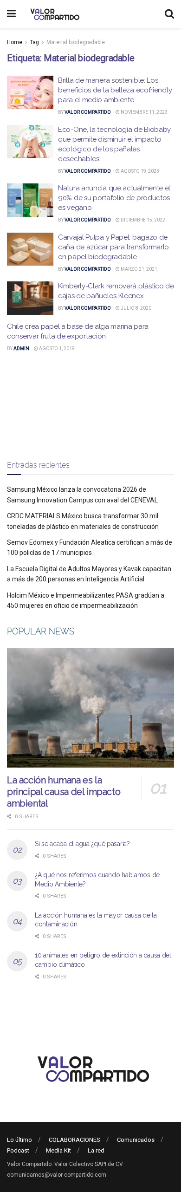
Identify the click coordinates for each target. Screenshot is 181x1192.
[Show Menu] (11, 14)
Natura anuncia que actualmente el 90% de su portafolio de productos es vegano (114, 198)
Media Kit (58, 1150)
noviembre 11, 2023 (144, 112)
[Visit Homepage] (53, 14)
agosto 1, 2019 (56, 348)
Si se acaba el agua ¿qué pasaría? (82, 843)
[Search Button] (169, 14)
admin (21, 348)
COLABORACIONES (74, 1139)
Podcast (18, 1150)
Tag (34, 42)
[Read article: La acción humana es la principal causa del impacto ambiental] (90, 707)
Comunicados (136, 1139)
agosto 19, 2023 (139, 171)
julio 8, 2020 (135, 308)
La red (96, 1150)
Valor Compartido (88, 112)
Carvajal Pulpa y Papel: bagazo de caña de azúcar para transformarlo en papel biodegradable (113, 247)
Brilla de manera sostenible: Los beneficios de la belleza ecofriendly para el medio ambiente (115, 90)
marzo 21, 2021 (138, 269)
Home (14, 42)
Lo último (19, 1139)
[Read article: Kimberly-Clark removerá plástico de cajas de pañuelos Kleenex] (30, 298)
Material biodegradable (75, 42)
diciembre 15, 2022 (142, 219)
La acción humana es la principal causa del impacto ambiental (63, 792)
